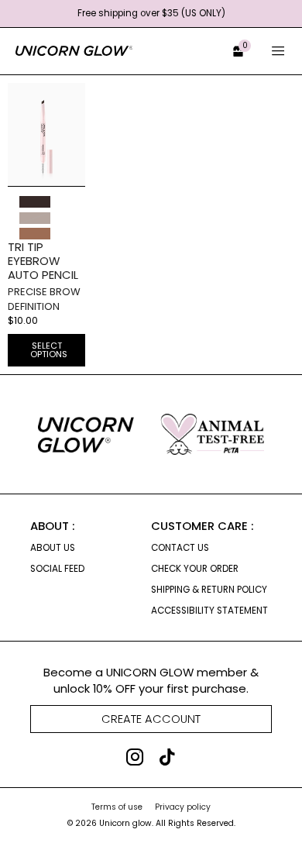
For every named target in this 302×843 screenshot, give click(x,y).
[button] (232, 51)
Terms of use (116, 807)
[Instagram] (134, 757)
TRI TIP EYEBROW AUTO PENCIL (43, 261)
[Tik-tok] (167, 757)
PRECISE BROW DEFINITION (44, 299)
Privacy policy (183, 807)
